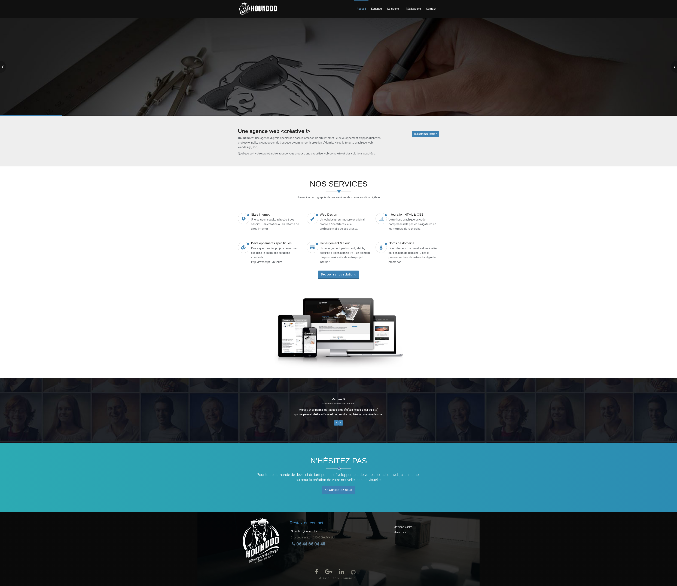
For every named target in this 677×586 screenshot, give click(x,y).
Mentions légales (403, 527)
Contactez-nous (340, 490)
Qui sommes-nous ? (425, 133)
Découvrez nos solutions (338, 274)
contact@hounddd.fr (305, 531)
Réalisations (413, 8)
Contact (431, 8)
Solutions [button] (393, 8)
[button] (336, 423)
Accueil (361, 8)
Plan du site (400, 532)
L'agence (376, 8)
